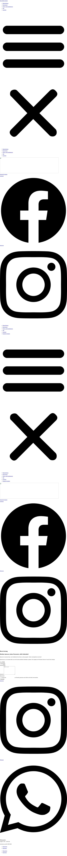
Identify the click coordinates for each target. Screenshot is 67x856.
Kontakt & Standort (6, 333)
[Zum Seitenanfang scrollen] (0, 855)
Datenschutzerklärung (10, 677)
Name (1, 662)
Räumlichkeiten (5, 3)
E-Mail (1, 663)
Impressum (5, 848)
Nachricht (2, 674)
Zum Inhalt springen (4, 0)
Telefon (1, 665)
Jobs (3, 8)
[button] (33, 79)
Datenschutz (2, 675)
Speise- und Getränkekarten (8, 6)
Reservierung (5, 5)
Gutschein (4, 10)
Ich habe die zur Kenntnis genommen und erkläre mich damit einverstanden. (20, 677)
